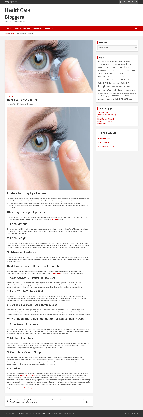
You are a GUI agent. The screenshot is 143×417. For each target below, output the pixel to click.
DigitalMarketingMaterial (105, 119)
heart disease (111, 86)
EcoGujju (100, 117)
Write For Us (37, 28)
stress (122, 96)
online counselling (102, 93)
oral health (112, 93)
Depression (101, 71)
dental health (107, 68)
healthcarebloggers (26, 104)
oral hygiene (120, 93)
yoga (130, 99)
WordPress (70, 413)
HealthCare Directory (22, 28)
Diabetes (109, 71)
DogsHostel (101, 123)
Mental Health (116, 90)
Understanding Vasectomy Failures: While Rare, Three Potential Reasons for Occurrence (26, 401)
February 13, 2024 (13, 104)
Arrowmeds (101, 64)
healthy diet (104, 82)
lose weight (119, 86)
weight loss (121, 98)
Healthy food (116, 83)
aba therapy (101, 61)
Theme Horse (45, 413)
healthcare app (115, 77)
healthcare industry (116, 79)
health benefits (120, 73)
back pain (109, 64)
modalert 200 (131, 91)
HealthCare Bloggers (24, 413)
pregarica (108, 96)
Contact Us (49, 28)
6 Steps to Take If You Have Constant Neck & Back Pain (70, 401)
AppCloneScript (102, 112)
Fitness (115, 71)
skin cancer (116, 96)
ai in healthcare (120, 61)
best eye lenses (16, 388)
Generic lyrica (121, 71)
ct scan (115, 64)
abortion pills (110, 61)
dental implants (121, 67)
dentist (132, 68)
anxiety (128, 61)
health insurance (131, 80)
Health (8, 28)
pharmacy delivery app (130, 93)
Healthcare (103, 76)
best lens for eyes (28, 388)
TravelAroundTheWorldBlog (106, 115)
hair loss (128, 71)
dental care (121, 64)
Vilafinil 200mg (109, 99)
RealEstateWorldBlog (104, 121)
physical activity (101, 96)
